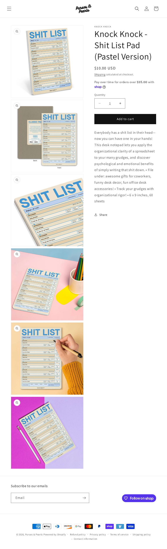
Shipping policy (142, 534)
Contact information (85, 538)
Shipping (99, 74)
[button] (9, 8)
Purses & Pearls (34, 534)
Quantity (99, 95)
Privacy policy (98, 534)
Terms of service (119, 534)
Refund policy (77, 534)
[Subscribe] (84, 498)
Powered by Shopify (54, 534)
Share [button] (103, 215)
